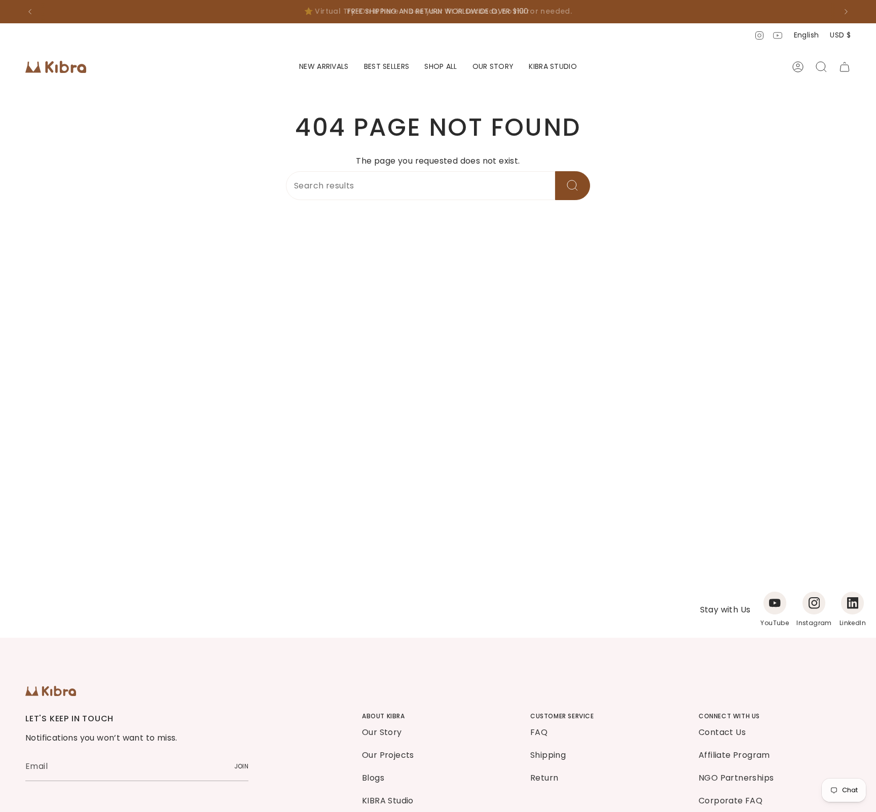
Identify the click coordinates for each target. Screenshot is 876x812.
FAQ (539, 732)
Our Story (382, 732)
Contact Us (722, 732)
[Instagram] (813, 603)
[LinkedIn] (852, 603)
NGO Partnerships (736, 778)
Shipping (548, 755)
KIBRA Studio (388, 800)
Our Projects (388, 755)
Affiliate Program (734, 755)
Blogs (373, 778)
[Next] (846, 11)
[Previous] (29, 11)
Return (544, 778)
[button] (440, 67)
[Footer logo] (50, 691)
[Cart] (844, 66)
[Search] (572, 185)
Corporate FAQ (730, 800)
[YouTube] (774, 603)
